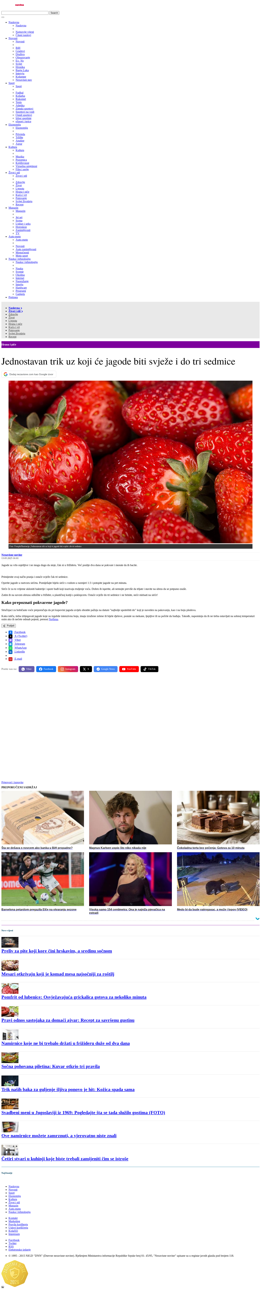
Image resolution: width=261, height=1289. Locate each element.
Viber (17, 639)
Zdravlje (13, 314)
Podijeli (10, 625)
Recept (12, 336)
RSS (11, 1246)
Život (12, 317)
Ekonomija (15, 124)
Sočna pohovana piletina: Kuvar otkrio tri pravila (50, 1066)
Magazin (13, 207)
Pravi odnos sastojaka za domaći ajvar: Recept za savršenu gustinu (67, 1020)
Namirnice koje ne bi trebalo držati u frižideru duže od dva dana (65, 1043)
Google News (108, 669)
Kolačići (13, 1230)
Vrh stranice (11, 1180)
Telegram (19, 643)
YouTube (131, 669)
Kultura (13, 146)
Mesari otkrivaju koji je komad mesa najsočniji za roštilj (57, 974)
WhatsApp (20, 647)
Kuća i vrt (14, 327)
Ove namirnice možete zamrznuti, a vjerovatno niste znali (58, 1135)
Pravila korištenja (18, 1224)
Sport (12, 83)
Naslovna (14, 22)
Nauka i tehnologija (20, 258)
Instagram (70, 669)
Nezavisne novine (11, 554)
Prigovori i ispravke (12, 782)
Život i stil (14, 172)
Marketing (14, 1221)
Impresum (14, 1234)
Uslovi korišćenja (18, 1227)
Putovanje (14, 330)
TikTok (152, 669)
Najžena (53, 619)
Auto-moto (15, 236)
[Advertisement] (107, 703)
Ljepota (13, 320)
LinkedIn (19, 651)
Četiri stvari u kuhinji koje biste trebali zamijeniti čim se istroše (64, 1158)
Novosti (13, 38)
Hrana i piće (15, 323)
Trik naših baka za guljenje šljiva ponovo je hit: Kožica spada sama (68, 1089)
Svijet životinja (17, 333)
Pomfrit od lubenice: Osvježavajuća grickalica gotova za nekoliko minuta (73, 997)
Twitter (13, 1243)
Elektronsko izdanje (20, 1249)
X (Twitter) (20, 635)
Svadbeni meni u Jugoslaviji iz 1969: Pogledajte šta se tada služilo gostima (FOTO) (83, 1112)
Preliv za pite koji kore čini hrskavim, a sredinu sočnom (56, 950)
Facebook (20, 632)
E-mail (18, 658)
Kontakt (13, 1218)
